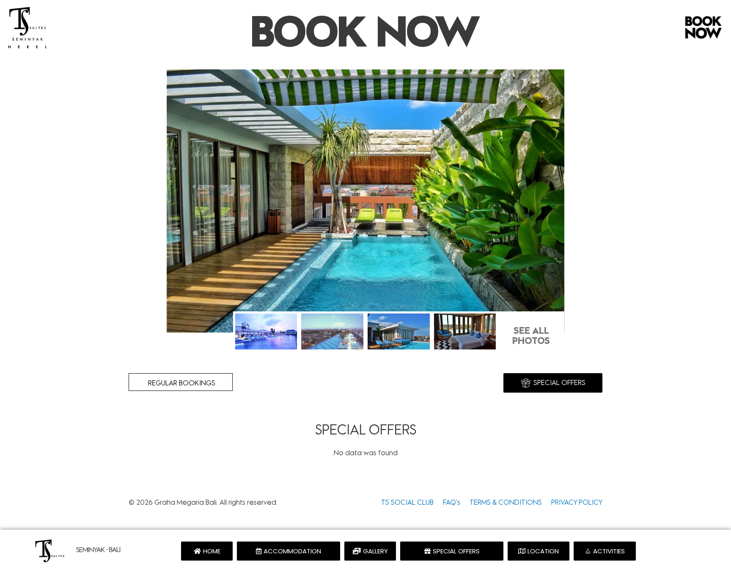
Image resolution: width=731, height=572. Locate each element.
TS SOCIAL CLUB (408, 502)
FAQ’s (451, 502)
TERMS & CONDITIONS (506, 502)
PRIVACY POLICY (576, 502)
